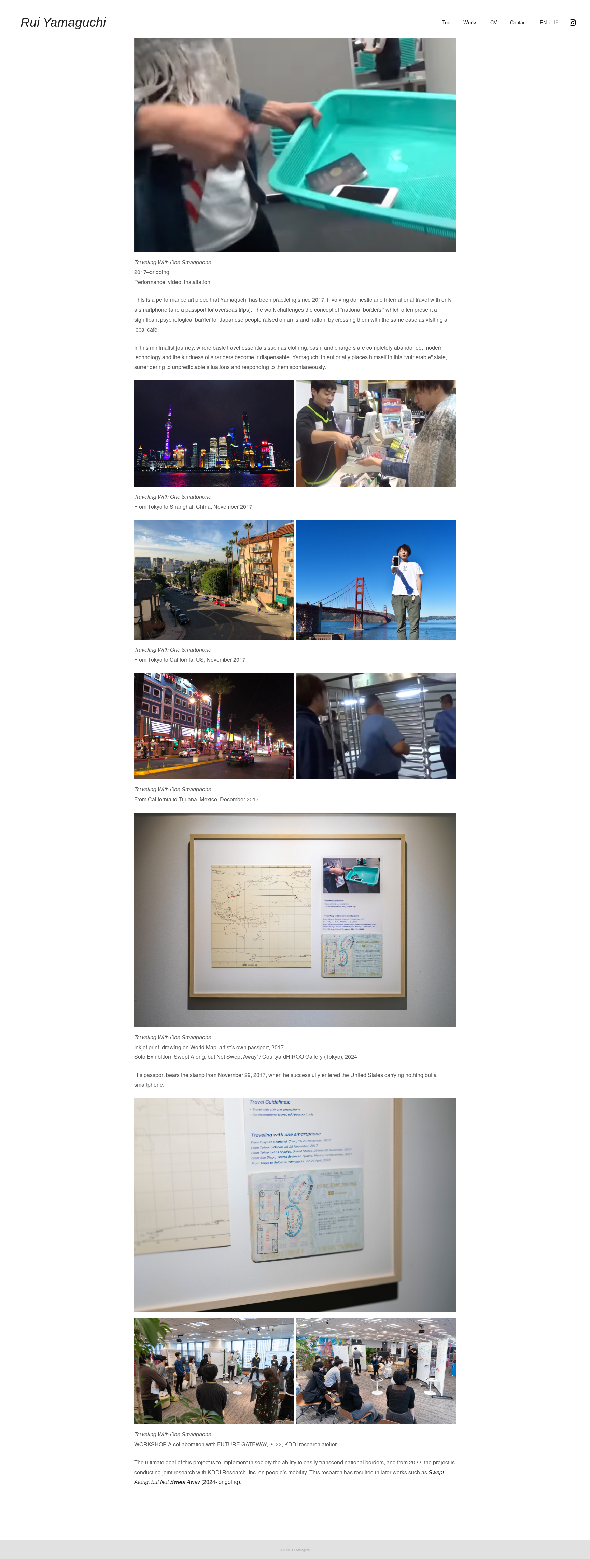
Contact (518, 22)
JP (556, 22)
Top (446, 22)
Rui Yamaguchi (63, 22)
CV (493, 22)
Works (470, 22)
